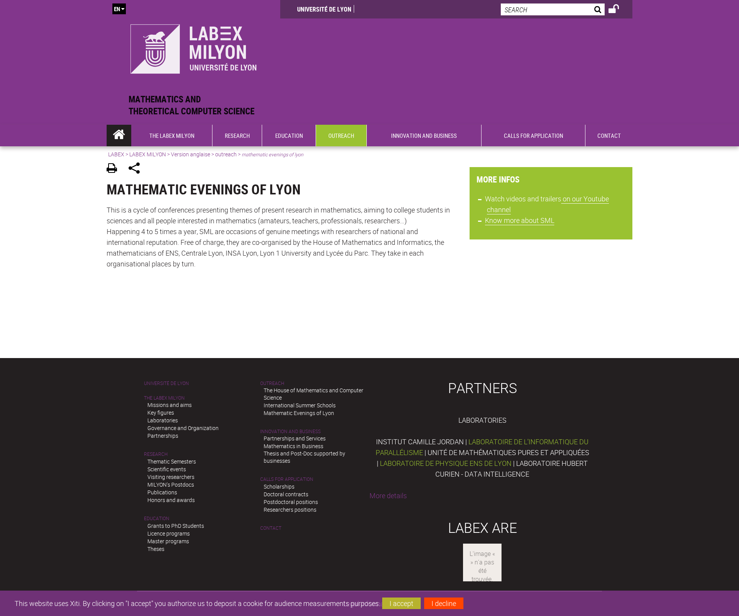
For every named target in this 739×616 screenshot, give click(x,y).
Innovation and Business (290, 431)
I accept (401, 603)
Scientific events (166, 469)
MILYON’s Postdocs (170, 484)
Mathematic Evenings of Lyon (299, 413)
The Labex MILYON (164, 398)
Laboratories (162, 420)
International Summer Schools (300, 405)
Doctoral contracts (286, 494)
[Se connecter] (618, 10)
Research (155, 454)
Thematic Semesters (171, 461)
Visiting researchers (170, 476)
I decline (443, 603)
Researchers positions (290, 509)
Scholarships (279, 486)
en (117, 9)
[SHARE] (137, 169)
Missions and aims (169, 404)
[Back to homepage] (193, 47)
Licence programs (168, 533)
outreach (226, 154)
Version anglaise (190, 154)
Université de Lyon (324, 9)
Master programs (168, 541)
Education (156, 518)
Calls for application (286, 479)
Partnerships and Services (295, 438)
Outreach (272, 383)
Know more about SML (519, 220)
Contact (270, 528)
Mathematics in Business (293, 446)
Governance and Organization (183, 428)
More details (388, 495)
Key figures (160, 412)
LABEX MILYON (147, 154)
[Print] (114, 169)
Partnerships (162, 435)
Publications (162, 492)
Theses (155, 548)
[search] (553, 9)
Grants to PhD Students (175, 525)
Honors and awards (171, 500)
